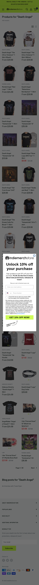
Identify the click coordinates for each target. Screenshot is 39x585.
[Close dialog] (34, 256)
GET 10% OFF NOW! (19, 317)
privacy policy (20, 313)
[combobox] (9, 293)
